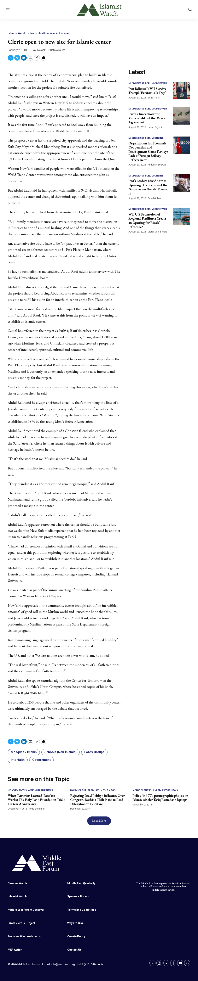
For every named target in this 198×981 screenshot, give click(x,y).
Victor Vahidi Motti (157, 231)
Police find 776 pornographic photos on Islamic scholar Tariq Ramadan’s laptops (160, 797)
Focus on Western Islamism (25, 936)
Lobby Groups (94, 752)
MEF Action (15, 949)
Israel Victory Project (21, 923)
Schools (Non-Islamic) (60, 752)
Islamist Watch (17, 33)
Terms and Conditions (81, 909)
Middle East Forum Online (145, 138)
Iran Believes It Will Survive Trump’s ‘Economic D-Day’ (147, 90)
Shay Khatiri (154, 97)
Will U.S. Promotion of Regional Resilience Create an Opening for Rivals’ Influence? (147, 220)
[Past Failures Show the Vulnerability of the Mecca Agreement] (181, 116)
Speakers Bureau (78, 896)
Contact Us (74, 949)
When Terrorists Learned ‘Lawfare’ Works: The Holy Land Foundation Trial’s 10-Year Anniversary (36, 799)
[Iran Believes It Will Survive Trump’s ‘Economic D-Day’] (181, 90)
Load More (99, 821)
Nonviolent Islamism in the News (50, 33)
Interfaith (18, 760)
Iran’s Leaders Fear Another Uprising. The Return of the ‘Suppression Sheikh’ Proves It (147, 186)
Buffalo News (57, 50)
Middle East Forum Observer (147, 83)
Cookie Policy (76, 936)
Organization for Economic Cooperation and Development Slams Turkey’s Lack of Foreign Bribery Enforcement (148, 151)
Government (41, 760)
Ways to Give (75, 923)
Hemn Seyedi (155, 127)
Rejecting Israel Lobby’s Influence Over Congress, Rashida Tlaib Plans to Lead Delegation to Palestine (97, 799)
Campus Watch (17, 883)
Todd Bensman (37, 808)
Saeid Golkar (154, 198)
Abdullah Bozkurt (157, 164)
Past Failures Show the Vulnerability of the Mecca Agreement (146, 118)
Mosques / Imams (24, 752)
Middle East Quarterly (81, 883)
